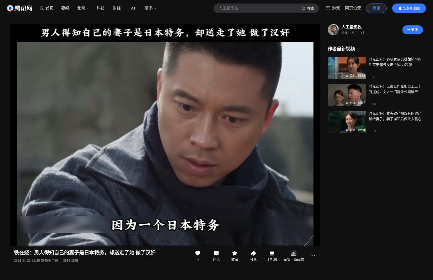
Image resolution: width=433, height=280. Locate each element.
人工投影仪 (352, 27)
